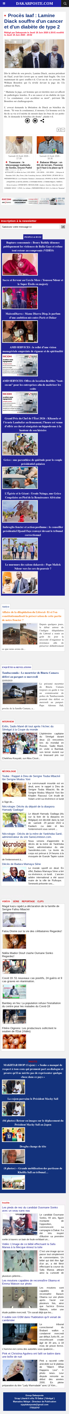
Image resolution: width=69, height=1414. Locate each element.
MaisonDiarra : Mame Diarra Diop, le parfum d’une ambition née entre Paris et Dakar (33, 316)
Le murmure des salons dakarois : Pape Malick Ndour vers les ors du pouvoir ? (33, 566)
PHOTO (62, 178)
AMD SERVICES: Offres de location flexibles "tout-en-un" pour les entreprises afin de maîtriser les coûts (32, 385)
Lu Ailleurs (27, 188)
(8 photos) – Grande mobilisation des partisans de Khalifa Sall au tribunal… (33, 1170)
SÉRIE (16, 901)
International (40, 178)
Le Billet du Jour (20, 172)
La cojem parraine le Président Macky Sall (33, 1099)
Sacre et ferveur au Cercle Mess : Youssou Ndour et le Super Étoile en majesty (33, 282)
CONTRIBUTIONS (36, 182)
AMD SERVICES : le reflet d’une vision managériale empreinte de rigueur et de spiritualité (33, 349)
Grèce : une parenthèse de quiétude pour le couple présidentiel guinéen (33, 462)
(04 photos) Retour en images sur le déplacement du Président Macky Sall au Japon (32, 1122)
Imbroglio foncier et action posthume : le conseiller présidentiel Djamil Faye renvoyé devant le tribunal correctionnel (33, 531)
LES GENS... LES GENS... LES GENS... (41, 172)
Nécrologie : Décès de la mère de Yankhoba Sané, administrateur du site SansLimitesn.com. (32, 835)
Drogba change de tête (33, 1146)
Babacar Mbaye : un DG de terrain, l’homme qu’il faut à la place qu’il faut (50, 165)
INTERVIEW (22, 185)
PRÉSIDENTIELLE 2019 (40, 188)
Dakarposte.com (34, 3)
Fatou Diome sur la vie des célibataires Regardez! (32, 931)
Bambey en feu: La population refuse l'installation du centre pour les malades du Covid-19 (31, 1005)
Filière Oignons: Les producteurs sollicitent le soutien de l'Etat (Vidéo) (29, 1030)
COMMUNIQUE (49, 182)
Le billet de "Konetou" (57, 188)
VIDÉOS (59, 182)
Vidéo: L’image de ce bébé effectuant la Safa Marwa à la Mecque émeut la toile (28, 1246)
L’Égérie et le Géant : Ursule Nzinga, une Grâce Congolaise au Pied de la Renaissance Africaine (33, 495)
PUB (20, 188)
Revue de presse (12, 185)
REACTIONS (47, 175)
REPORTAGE (28, 901)
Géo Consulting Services (33, 175)
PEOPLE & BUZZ (52, 178)
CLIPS (40, 901)
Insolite (48, 185)
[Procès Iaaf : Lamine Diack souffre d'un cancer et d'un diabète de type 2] (34, 40)
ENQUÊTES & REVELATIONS (18, 182)
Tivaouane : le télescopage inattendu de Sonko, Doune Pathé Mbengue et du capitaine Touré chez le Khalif (19, 165)
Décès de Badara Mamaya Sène (21, 864)
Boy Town (20, 175)
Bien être (55, 185)
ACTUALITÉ (9, 172)
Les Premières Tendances (27, 178)
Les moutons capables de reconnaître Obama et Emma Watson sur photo (31, 1282)
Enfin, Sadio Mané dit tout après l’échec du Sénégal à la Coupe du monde (27, 728)
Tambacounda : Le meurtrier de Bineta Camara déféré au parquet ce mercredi (30, 675)
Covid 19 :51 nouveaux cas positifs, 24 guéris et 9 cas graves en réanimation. (32, 980)
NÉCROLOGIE (33, 185)
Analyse (42, 185)
